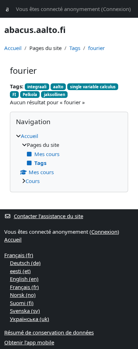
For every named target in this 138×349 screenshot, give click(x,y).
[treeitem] (69, 158)
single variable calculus (93, 86)
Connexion (116, 8)
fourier (96, 47)
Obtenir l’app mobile (29, 342)
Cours (32, 180)
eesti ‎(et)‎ (20, 271)
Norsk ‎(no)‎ (23, 294)
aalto (58, 86)
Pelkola (30, 94)
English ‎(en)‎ (24, 278)
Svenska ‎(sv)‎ (25, 310)
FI (14, 94)
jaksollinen (54, 94)
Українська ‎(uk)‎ (29, 318)
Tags (74, 47)
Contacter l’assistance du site (48, 216)
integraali (36, 86)
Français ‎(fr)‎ (18, 255)
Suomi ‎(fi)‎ (22, 302)
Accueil (13, 47)
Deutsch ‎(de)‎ (25, 262)
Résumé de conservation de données (49, 332)
